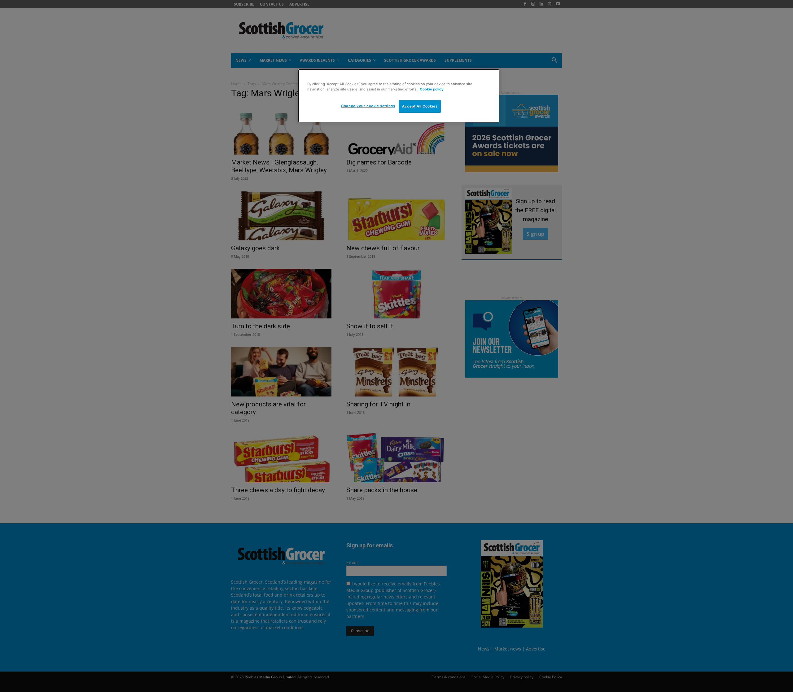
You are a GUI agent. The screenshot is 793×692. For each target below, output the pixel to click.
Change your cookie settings (368, 106)
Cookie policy (432, 89)
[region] (398, 95)
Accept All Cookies (419, 106)
